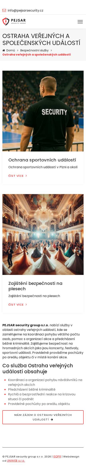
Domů (10, 50)
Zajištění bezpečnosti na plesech (35, 286)
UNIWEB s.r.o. (16, 461)
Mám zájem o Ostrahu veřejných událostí (43, 417)
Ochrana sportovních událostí (42, 160)
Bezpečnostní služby (34, 50)
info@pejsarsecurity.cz (25, 10)
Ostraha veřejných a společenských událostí (36, 55)
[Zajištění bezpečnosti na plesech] (43, 234)
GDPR (57, 456)
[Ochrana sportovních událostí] (43, 111)
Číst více (16, 175)
